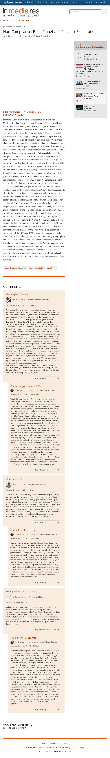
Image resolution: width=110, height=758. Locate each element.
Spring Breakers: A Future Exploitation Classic (92, 83)
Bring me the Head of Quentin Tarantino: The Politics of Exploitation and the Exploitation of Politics (89, 69)
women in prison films (13, 268)
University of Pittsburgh (38, 597)
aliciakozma (35, 111)
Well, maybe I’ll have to (17, 294)
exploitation (39, 268)
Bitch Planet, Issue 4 (13, 111)
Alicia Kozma (10, 36)
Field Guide (29, 2)
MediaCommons (47, 747)
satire (13, 136)
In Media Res (54, 2)
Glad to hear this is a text (23, 530)
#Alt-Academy (41, 2)
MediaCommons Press (81, 2)
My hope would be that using (20, 591)
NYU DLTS (65, 751)
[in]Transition (66, 2)
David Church (20, 300)
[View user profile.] (9, 300)
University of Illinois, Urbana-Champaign (34, 36)
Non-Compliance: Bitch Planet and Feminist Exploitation (93, 96)
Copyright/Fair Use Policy (73, 747)
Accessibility (43, 751)
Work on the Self (14, 479)
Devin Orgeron (84, 76)
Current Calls (15, 20)
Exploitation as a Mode (91, 55)
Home (5, 20)
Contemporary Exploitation (90, 47)
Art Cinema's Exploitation (89, 107)
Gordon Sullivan (21, 597)
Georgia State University (37, 484)
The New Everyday (99, 2)
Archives (25, 20)
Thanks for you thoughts (23, 637)
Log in (103, 2)
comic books (51, 268)
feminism (28, 268)
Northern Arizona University (38, 300)
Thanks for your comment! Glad (26, 386)
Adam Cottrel (20, 484)
